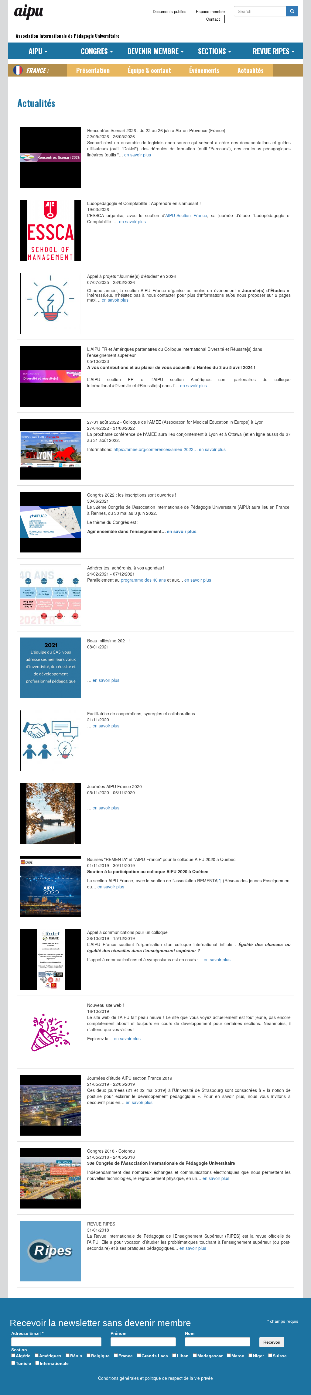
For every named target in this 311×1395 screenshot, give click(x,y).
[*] (219, 880)
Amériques (50, 1355)
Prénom (118, 1333)
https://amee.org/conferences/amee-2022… (156, 449)
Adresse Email (27, 1333)
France (125, 1355)
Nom (189, 1333)
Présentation (93, 70)
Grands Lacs (155, 1355)
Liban (183, 1355)
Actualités (251, 70)
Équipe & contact (149, 70)
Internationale (54, 1363)
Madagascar (210, 1355)
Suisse (280, 1355)
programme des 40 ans (143, 580)
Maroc (237, 1355)
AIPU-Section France (186, 215)
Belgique (100, 1355)
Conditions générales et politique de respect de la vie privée (155, 1378)
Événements (204, 70)
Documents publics (169, 11)
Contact (213, 19)
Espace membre (210, 11)
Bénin (76, 1355)
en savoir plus (137, 155)
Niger (258, 1355)
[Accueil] (31, 12)
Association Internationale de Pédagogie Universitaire (67, 35)
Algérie (23, 1355)
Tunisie (23, 1363)
